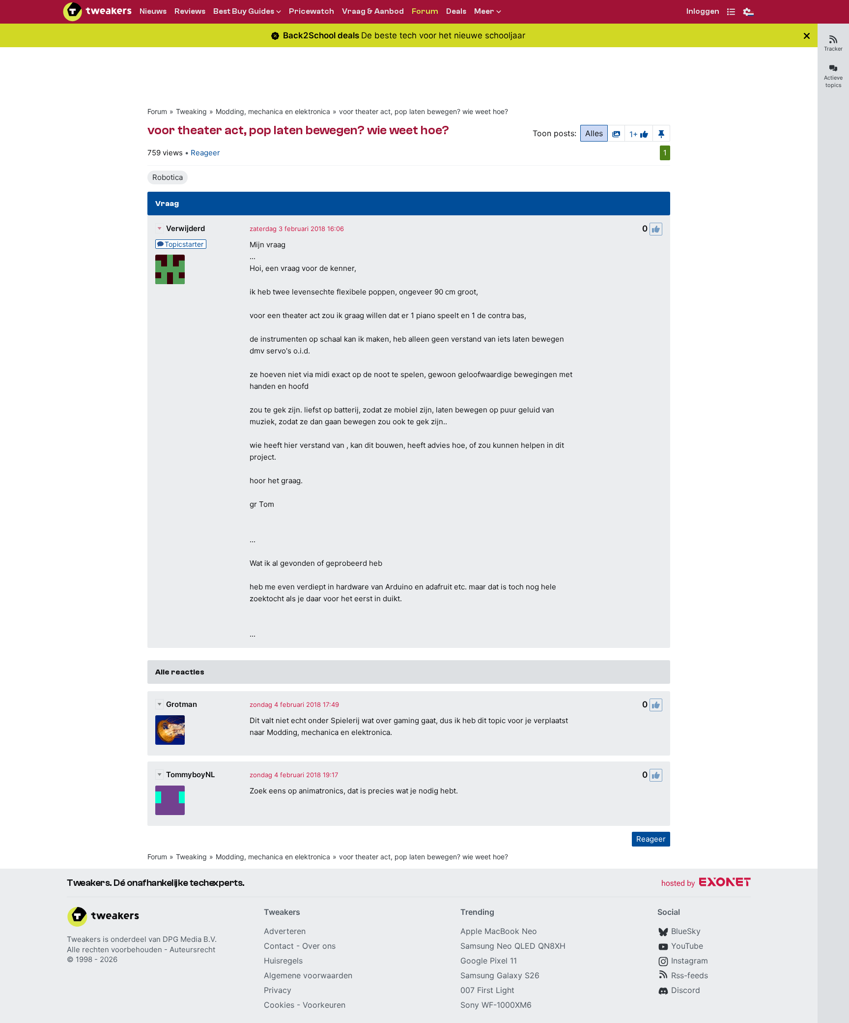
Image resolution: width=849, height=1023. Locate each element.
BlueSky (686, 931)
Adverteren (285, 931)
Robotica (167, 177)
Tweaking (191, 111)
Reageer (205, 152)
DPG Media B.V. (190, 939)
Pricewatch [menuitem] (311, 11)
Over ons (319, 946)
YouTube (687, 946)
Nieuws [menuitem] (153, 11)
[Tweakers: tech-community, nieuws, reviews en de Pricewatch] (97, 12)
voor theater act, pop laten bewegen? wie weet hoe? (423, 111)
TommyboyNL (190, 774)
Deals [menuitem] (456, 11)
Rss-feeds (689, 975)
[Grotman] (170, 730)
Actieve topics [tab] (833, 81)
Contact (279, 946)
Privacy (277, 990)
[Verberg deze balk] (807, 35)
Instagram (689, 960)
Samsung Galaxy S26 (499, 975)
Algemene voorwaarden (308, 975)
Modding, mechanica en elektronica (273, 111)
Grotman (181, 704)
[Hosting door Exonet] (706, 883)
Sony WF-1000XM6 (496, 1005)
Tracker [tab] (833, 48)
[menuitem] (702, 12)
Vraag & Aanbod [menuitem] (373, 11)
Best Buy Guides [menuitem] (243, 11)
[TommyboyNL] (170, 800)
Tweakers (84, 939)
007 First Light (487, 990)
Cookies (279, 1005)
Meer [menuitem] (484, 11)
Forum (157, 111)
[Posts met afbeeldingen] (616, 133)
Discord (685, 990)
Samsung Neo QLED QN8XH (513, 946)
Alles (594, 133)
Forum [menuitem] (425, 11)
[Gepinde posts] (661, 133)
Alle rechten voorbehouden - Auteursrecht (141, 949)
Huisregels (283, 960)
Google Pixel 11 (488, 960)
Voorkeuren (324, 1005)
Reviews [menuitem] (189, 11)
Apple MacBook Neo (498, 931)
